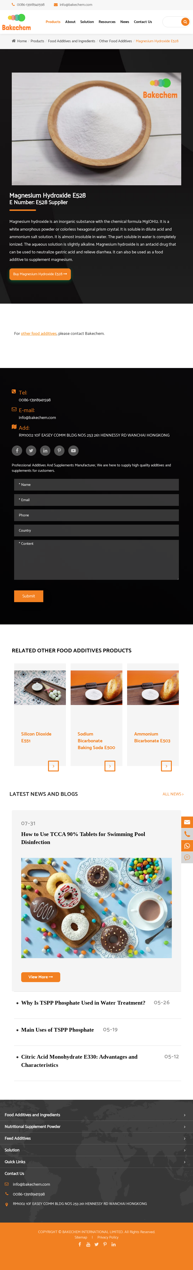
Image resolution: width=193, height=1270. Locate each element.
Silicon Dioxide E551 (36, 737)
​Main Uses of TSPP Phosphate (57, 1030)
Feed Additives (18, 1138)
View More (38, 977)
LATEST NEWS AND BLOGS (43, 794)
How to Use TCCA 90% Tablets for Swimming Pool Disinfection (83, 838)
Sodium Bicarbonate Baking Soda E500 (96, 741)
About (70, 22)
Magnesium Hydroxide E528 (157, 41)
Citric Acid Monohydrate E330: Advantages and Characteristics (79, 1061)
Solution (87, 22)
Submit (28, 596)
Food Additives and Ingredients (71, 41)
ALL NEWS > (173, 794)
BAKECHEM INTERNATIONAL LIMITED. (93, 1232)
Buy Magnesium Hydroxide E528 (38, 274)
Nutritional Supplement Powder (32, 1126)
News (124, 22)
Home (22, 41)
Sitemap (81, 1237)
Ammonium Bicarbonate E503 (152, 737)
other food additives (39, 333)
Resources (107, 22)
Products (53, 22)
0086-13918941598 (30, 5)
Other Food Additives (115, 41)
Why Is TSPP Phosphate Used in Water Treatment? (83, 1003)
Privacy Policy (107, 1237)
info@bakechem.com (76, 5)
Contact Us (143, 22)
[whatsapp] (187, 846)
